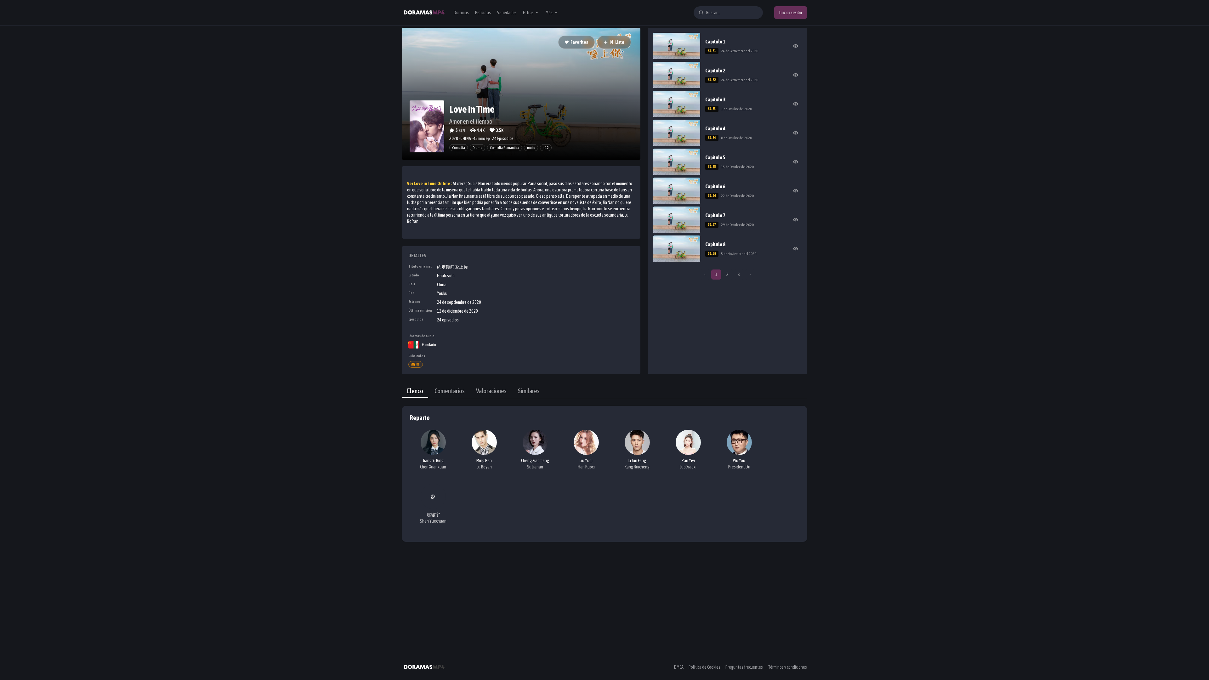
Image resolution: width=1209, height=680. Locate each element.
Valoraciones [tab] (491, 390)
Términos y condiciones (787, 667)
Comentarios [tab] (449, 390)
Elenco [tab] (415, 390)
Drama (477, 147)
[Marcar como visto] (795, 45)
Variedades (507, 12)
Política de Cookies (704, 667)
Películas (483, 12)
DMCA (679, 667)
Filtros (528, 12)
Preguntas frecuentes (744, 667)
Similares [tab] (529, 390)
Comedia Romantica (504, 147)
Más (549, 12)
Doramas (461, 12)
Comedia (458, 147)
